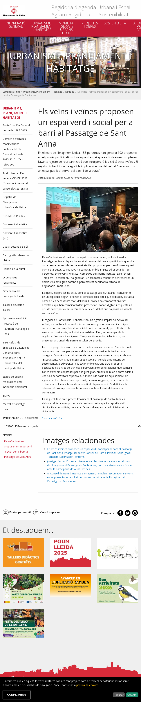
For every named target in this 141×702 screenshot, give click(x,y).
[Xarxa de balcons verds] (23, 588)
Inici (18, 91)
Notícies (69, 91)
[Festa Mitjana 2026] (23, 623)
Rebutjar (119, 694)
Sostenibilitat (116, 23)
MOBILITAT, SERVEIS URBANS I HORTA (67, 28)
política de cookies (87, 685)
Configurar (16, 694)
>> (60, 418)
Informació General (15, 25)
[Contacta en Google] (135, 515)
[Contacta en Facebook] (120, 515)
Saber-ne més (50, 418)
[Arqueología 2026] (23, 552)
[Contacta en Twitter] (127, 515)
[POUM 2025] (70, 552)
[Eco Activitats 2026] (117, 588)
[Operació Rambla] (70, 585)
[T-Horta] (117, 553)
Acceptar (132, 694)
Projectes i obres (90, 25)
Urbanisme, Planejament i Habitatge (42, 26)
